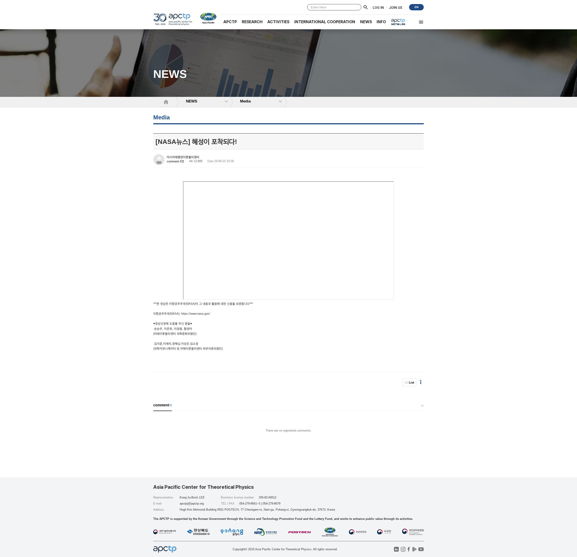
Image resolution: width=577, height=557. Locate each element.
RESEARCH (252, 22)
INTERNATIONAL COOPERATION (324, 22)
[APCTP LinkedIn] (396, 549)
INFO (381, 22)
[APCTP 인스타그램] (403, 549)
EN (416, 7)
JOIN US (395, 7)
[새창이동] (206, 18)
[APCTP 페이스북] (409, 549)
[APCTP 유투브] (421, 549)
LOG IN (378, 7)
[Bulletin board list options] (421, 382)
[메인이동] (172, 21)
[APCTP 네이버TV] (414, 549)
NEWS (366, 22)
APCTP (230, 22)
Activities (278, 22)
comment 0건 (175, 161)
